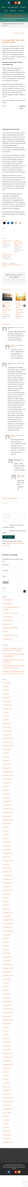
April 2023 (6, 794)
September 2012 (8, 1109)
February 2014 (7, 1046)
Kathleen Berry (7, 263)
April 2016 (6, 949)
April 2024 (6, 764)
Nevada (5, 631)
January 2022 (7, 849)
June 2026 (6, 690)
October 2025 (7, 709)
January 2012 (7, 1138)
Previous (17, 33)
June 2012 (6, 1120)
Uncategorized (18, 264)
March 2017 (6, 909)
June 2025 (6, 716)
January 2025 (7, 734)
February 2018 (7, 872)
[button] (3, 306)
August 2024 (7, 749)
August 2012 (7, 1112)
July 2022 (6, 827)
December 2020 (8, 860)
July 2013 (6, 1072)
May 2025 (6, 720)
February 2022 (7, 846)
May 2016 (6, 946)
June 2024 (6, 757)
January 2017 (7, 916)
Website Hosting (6, 1167)
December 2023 (8, 772)
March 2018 (6, 868)
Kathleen (12, 345)
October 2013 (7, 1061)
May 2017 (6, 901)
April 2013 (6, 1083)
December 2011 (8, 1142)
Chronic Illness (7, 603)
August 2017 (7, 894)
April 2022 (6, 838)
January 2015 (7, 1005)
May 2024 (6, 760)
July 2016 (6, 938)
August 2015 (7, 979)
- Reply (13, 346)
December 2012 (8, 1098)
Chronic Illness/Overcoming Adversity (11, 608)
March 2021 (6, 857)
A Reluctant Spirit (8, 600)
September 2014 (8, 1020)
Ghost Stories (7, 624)
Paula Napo (21, 1164)
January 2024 (7, 768)
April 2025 (6, 723)
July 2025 (6, 712)
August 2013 (7, 1068)
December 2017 (8, 879)
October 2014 (7, 1016)
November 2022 (8, 812)
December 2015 (8, 964)
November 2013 (8, 1057)
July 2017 (6, 898)
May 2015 (6, 990)
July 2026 (6, 686)
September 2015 (8, 975)
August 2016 (7, 935)
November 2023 (8, 775)
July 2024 (6, 753)
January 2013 (7, 1094)
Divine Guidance (8, 617)
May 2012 (6, 1124)
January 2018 (7, 875)
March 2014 (6, 1042)
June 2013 (6, 1075)
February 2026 (7, 705)
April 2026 (6, 697)
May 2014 (6, 1035)
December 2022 (8, 809)
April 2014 (6, 1038)
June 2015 (6, 986)
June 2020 (6, 864)
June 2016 (6, 942)
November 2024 (8, 738)
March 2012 (6, 1131)
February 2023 (7, 801)
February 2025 (7, 731)
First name (5, 565)
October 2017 (7, 886)
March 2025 (6, 727)
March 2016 (6, 953)
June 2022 (6, 831)
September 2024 (8, 746)
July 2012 (6, 1116)
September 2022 (8, 820)
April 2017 (6, 905)
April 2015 (6, 994)
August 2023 (7, 783)
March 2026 (6, 701)
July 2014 (6, 1027)
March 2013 (6, 1087)
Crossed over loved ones (10, 613)
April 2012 (6, 1127)
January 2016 (7, 961)
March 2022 (6, 842)
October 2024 (7, 742)
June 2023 (6, 786)
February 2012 (7, 1135)
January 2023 (7, 805)
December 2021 (8, 853)
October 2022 (7, 816)
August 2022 (7, 823)
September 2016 (8, 931)
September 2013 (8, 1064)
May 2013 (6, 1079)
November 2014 (8, 1012)
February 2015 (7, 1001)
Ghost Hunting (7, 620)
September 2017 (8, 890)
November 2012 (8, 1101)
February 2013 (7, 1090)
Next (22, 33)
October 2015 (7, 972)
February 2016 (7, 957)
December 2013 (8, 1053)
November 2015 (8, 968)
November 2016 (8, 923)
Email (4, 576)
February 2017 (7, 912)
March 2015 (6, 998)
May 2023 (6, 790)
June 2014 (6, 1031)
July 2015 (6, 983)
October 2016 (7, 927)
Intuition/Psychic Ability (10, 628)
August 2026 (7, 683)
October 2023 (7, 779)
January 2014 (7, 1049)
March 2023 (6, 797)
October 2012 (7, 1105)
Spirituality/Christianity (10, 264)
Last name (5, 570)
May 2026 (6, 694)
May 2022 (6, 835)
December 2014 (8, 1009)
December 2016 (8, 920)
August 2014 (7, 1024)
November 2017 (8, 883)
